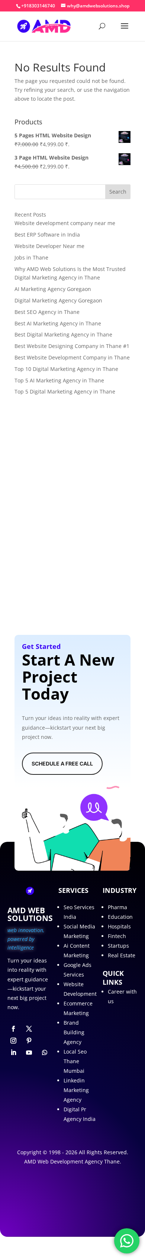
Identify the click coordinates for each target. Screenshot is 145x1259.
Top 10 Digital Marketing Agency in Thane (66, 368)
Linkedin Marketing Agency (76, 1090)
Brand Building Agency (74, 1032)
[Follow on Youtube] (29, 1052)
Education (120, 916)
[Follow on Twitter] (29, 1029)
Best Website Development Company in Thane (72, 357)
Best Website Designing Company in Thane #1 (71, 345)
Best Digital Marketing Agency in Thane (63, 334)
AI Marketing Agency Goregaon (52, 288)
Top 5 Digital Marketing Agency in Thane (64, 391)
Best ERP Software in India (47, 234)
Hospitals (119, 926)
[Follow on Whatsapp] (45, 1052)
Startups (118, 945)
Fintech (117, 936)
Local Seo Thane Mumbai (75, 1061)
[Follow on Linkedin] (13, 1052)
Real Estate (121, 955)
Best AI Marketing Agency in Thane (57, 323)
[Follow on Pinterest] (29, 1041)
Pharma (117, 907)
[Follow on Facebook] (13, 1029)
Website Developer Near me (49, 246)
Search (117, 191)
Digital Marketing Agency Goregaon (58, 300)
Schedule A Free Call (62, 763)
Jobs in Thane (31, 257)
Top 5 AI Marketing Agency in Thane (59, 380)
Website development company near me (64, 223)
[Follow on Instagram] (13, 1041)
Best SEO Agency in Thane (47, 311)
